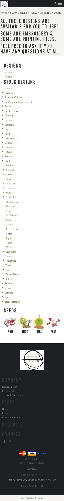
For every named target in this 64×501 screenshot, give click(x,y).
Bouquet (9, 170)
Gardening (45, 12)
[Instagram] (10, 441)
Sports (8, 297)
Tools (9, 242)
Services (9, 293)
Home (3, 12)
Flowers (9, 188)
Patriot (8, 152)
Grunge (8, 143)
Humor (8, 147)
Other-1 (10, 220)
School (8, 288)
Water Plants (12, 274)
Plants (33, 12)
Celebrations (11, 111)
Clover (8, 179)
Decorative (10, 120)
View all (9, 72)
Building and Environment (18, 102)
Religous (9, 76)
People (8, 156)
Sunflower (10, 261)
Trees (8, 265)
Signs (9, 238)
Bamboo (9, 165)
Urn (7, 270)
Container (10, 183)
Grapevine (10, 252)
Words (9, 247)
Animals (9, 93)
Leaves (9, 256)
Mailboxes (11, 215)
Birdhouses (12, 202)
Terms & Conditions (12, 395)
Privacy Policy (9, 391)
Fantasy (9, 129)
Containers (12, 206)
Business (9, 106)
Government (11, 138)
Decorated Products (12, 417)
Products (6, 413)
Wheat (9, 279)
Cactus (8, 174)
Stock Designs (18, 12)
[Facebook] (4, 441)
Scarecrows (12, 229)
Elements (9, 125)
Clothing (9, 115)
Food (7, 134)
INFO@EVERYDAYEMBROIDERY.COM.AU (32, 480)
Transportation (12, 302)
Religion (9, 283)
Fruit (8, 192)
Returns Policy (9, 387)
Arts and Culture (13, 97)
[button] (55, 3)
